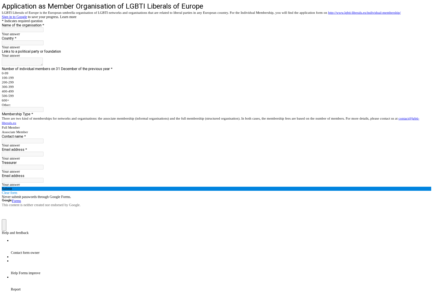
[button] (216, 189)
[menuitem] (221, 246)
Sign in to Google (14, 17)
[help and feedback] (4, 225)
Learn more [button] (68, 17)
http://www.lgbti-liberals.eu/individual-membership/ (364, 12)
